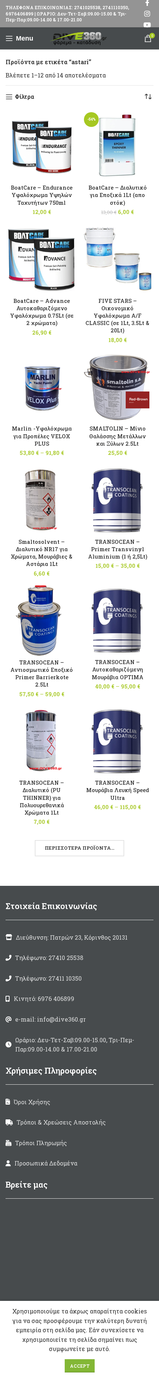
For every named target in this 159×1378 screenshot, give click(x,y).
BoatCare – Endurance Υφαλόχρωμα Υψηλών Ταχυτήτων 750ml (41, 195)
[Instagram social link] (147, 13)
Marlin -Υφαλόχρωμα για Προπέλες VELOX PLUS (42, 436)
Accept (79, 1366)
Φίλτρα (24, 96)
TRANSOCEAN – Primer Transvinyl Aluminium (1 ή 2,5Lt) (117, 549)
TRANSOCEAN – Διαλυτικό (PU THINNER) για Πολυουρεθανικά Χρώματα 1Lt (41, 797)
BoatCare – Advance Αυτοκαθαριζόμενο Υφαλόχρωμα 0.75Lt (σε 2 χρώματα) (42, 312)
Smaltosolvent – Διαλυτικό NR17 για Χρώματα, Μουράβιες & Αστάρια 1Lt (41, 552)
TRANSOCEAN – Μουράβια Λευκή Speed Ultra (117, 790)
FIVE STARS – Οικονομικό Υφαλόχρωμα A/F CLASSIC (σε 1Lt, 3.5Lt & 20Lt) (117, 315)
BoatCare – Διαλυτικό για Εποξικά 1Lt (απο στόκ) (117, 195)
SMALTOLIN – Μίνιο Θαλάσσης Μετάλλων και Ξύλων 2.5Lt (117, 436)
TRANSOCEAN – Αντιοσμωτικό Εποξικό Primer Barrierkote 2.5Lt (41, 673)
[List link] (79, 958)
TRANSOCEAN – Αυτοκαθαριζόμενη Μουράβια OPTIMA (117, 669)
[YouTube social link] (147, 24)
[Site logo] (79, 37)
